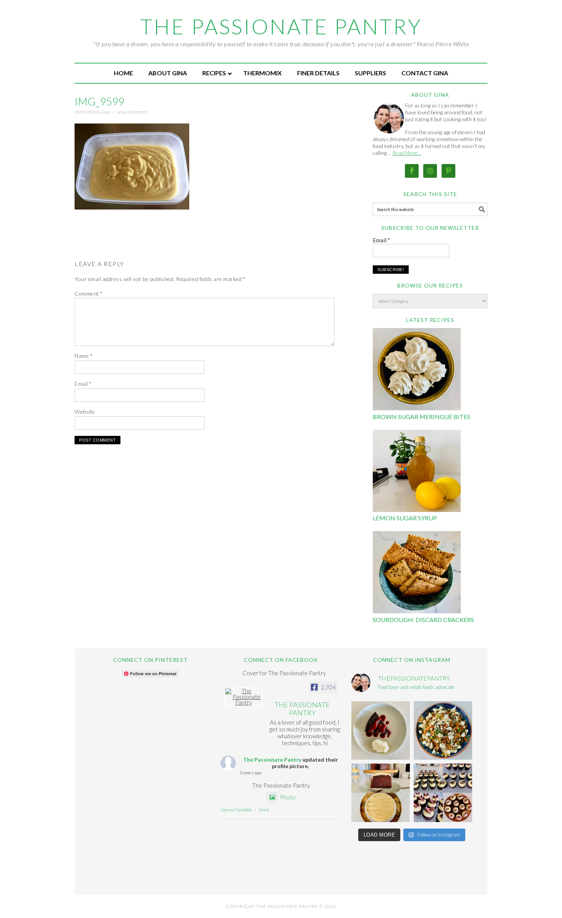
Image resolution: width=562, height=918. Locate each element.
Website (85, 411)
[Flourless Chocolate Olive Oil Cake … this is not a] (380, 730)
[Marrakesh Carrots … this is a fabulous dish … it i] (443, 730)
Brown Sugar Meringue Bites (421, 416)
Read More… (406, 152)
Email (83, 383)
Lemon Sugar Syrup (405, 518)
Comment (89, 293)
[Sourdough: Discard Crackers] (417, 573)
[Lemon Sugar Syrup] (417, 472)
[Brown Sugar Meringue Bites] (417, 370)
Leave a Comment (132, 111)
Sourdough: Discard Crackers (423, 619)
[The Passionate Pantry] (243, 696)
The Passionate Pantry (281, 26)
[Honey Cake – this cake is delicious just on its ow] (380, 793)
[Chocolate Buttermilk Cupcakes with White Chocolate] (443, 793)
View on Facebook (236, 809)
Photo (288, 797)
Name (84, 356)
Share (263, 809)
